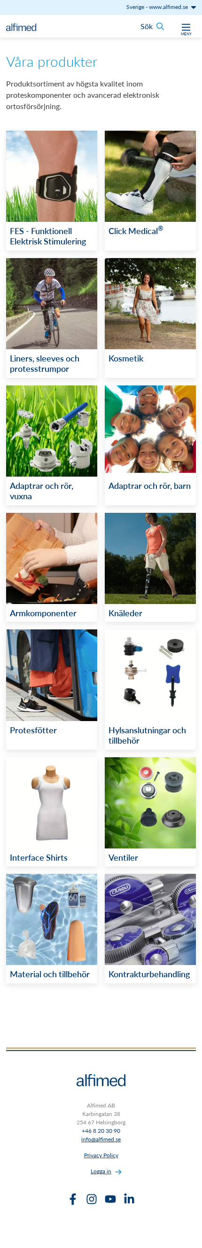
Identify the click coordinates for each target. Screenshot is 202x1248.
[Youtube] (110, 1199)
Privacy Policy (101, 1155)
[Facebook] (72, 1199)
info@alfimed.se (101, 1139)
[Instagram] (91, 1199)
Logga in (101, 1171)
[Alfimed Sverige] (21, 26)
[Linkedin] (129, 1199)
